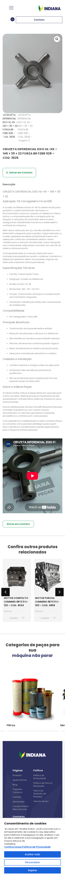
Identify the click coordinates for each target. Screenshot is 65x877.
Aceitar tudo (32, 854)
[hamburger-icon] (11, 8)
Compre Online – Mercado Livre (21, 808)
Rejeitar (32, 870)
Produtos (17, 775)
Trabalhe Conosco (17, 791)
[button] (57, 39)
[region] (32, 847)
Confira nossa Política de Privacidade (27, 847)
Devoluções (18, 801)
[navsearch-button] (12, 19)
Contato (17, 797)
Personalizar (32, 862)
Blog (15, 784)
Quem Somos (20, 780)
